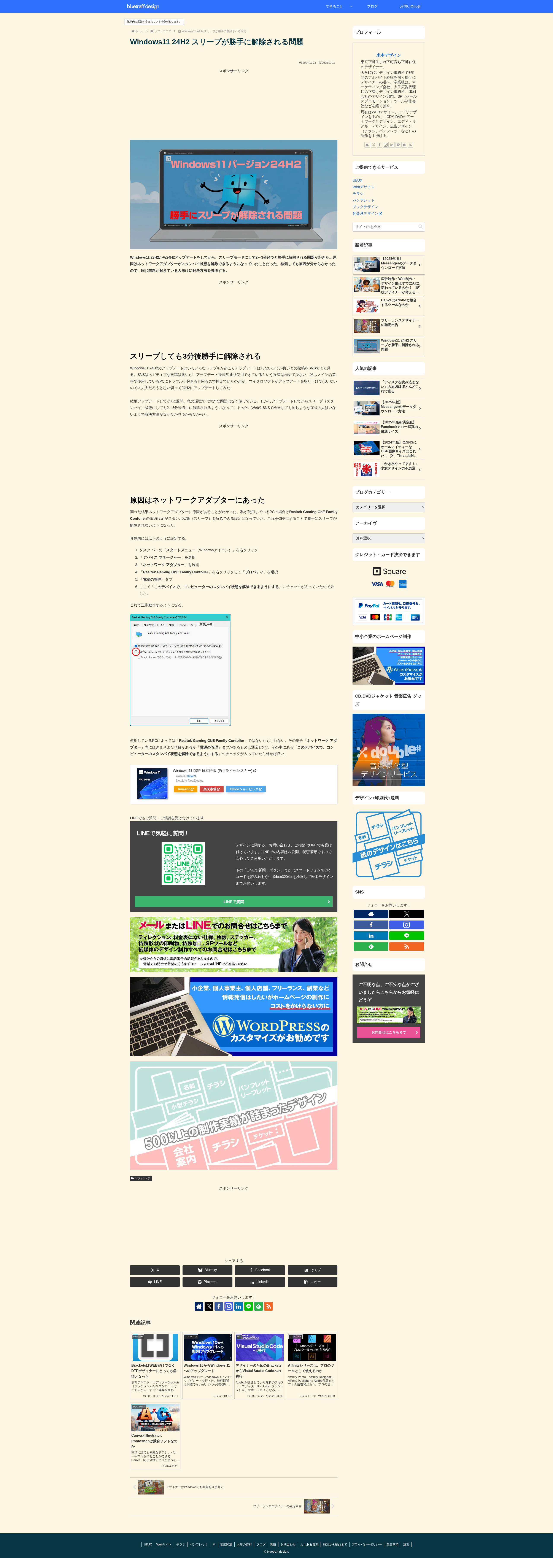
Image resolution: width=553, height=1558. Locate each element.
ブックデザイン (365, 207)
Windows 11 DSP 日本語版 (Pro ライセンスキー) (213, 771)
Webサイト (164, 1544)
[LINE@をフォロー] (248, 1306)
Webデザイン (364, 187)
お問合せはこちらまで (389, 1032)
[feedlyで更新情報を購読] (258, 1306)
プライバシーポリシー (367, 1544)
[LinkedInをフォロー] (238, 1306)
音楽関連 (226, 1544)
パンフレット (364, 200)
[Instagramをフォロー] (228, 1306)
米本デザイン (389, 55)
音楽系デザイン (365, 213)
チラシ (358, 194)
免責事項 (392, 1544)
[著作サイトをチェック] (199, 1306)
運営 (406, 1544)
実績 (273, 1544)
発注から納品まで (335, 1544)
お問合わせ (288, 1544)
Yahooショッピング (244, 789)
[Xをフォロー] (209, 1306)
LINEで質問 (234, 902)
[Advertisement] (233, 104)
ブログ (260, 1544)
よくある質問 (309, 1544)
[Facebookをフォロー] (219, 1306)
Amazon (184, 789)
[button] (312, 1282)
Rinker (190, 776)
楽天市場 (209, 789)
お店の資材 (244, 1544)
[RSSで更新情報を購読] (268, 1306)
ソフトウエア (143, 1178)
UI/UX (357, 180)
